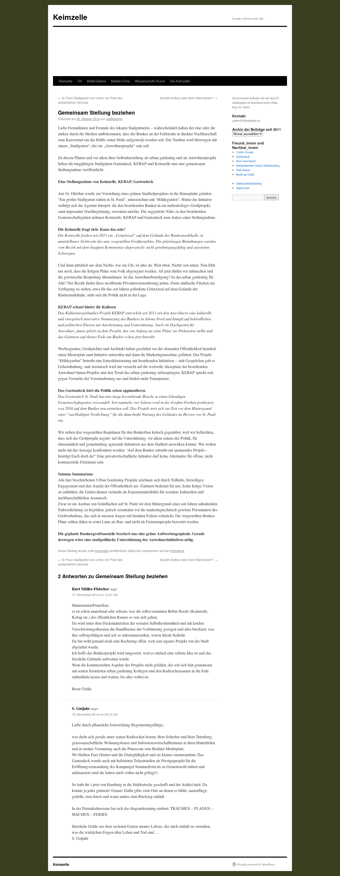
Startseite (65, 81)
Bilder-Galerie (96, 81)
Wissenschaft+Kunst (150, 81)
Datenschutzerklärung (249, 183)
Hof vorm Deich (246, 161)
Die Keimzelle (180, 81)
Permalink (177, 551)
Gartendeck (243, 156)
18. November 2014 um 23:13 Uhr (95, 714)
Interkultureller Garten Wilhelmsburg (258, 165)
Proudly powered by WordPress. (256, 864)
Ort (79, 81)
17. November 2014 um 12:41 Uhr (95, 595)
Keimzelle (70, 16)
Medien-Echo (120, 81)
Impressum (242, 188)
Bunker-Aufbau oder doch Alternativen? (188, 98)
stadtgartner (114, 119)
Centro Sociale (244, 152)
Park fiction (243, 170)
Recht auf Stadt (245, 174)
